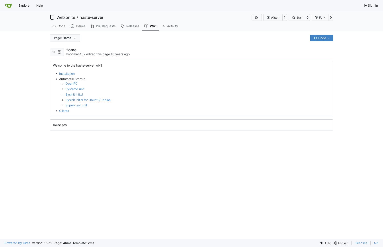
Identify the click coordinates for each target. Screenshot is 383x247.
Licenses (361, 243)
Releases (132, 26)
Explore (24, 5)
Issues (80, 26)
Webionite (66, 17)
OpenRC (71, 83)
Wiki (153, 26)
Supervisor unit (76, 105)
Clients (64, 111)
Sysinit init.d (74, 94)
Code (61, 26)
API (376, 243)
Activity (172, 26)
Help (39, 5)
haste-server (92, 17)
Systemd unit (74, 89)
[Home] (8, 6)
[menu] (325, 243)
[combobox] (65, 38)
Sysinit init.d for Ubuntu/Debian (88, 100)
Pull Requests (105, 26)
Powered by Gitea (17, 243)
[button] (273, 17)
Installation (67, 73)
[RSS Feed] (257, 17)
